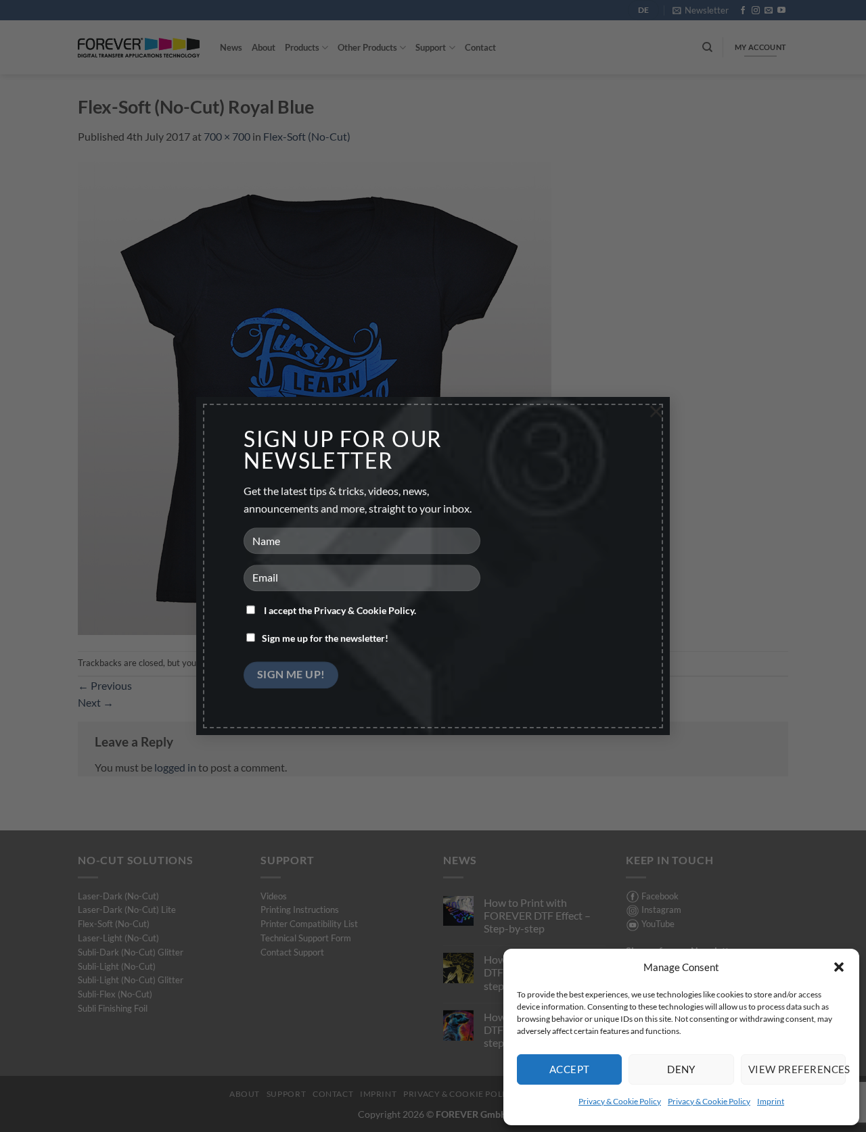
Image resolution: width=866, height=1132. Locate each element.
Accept (569, 1069)
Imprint (770, 1101)
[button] (839, 967)
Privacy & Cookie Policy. (365, 611)
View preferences (797, 1069)
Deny (681, 1069)
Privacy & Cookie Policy (619, 1101)
